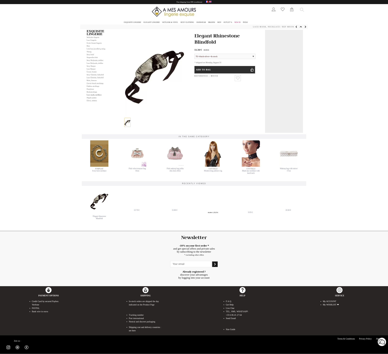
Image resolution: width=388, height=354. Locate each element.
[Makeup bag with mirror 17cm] (289, 166)
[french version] (207, 2)
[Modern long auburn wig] (213, 166)
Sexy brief (90, 54)
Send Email (231, 318)
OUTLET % (228, 22)
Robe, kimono (92, 80)
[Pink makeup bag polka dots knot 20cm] (175, 166)
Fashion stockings (93, 86)
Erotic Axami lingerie (94, 43)
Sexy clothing (187, 22)
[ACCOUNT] (274, 12)
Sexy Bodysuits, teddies (95, 60)
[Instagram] (8, 350)
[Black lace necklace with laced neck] (251, 166)
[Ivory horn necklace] (99, 166)
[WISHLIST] (283, 12)
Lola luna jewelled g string (96, 49)
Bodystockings (92, 92)
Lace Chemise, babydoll (95, 77)
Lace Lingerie (91, 40)
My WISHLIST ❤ (331, 305)
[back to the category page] (301, 27)
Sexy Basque (91, 66)
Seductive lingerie (93, 37)
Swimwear (201, 22)
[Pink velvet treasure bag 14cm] (137, 166)
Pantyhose (90, 89)
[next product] (305, 27)
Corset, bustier (92, 72)
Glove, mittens (92, 100)
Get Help (230, 305)
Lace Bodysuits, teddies (95, 63)
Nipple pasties (91, 98)
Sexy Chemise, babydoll (95, 75)
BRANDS (211, 22)
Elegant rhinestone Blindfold (99, 217)
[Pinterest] (17, 350)
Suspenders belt (92, 57)
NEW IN (237, 22)
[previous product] (296, 27)
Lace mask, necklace (266, 27)
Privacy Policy (365, 339)
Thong (89, 52)
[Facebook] (26, 350)
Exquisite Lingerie (132, 22)
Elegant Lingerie (152, 22)
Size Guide (230, 329)
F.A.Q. (229, 301)
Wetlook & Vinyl (170, 22)
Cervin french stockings (95, 83)
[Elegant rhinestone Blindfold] (99, 200)
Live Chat (230, 308)
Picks (245, 22)
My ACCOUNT (329, 301)
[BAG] (291, 12)
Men (219, 22)
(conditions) (198, 2)
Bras (88, 46)
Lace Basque (91, 69)
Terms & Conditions (346, 339)
